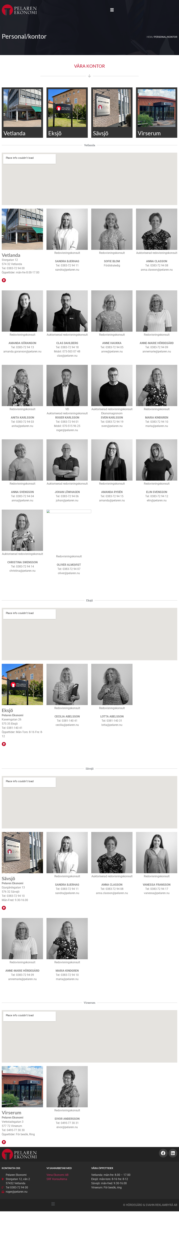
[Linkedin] (173, 1153)
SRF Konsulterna (56, 1179)
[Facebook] (163, 1153)
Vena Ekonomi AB (57, 1175)
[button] (112, 10)
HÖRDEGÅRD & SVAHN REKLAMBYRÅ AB (151, 1205)
